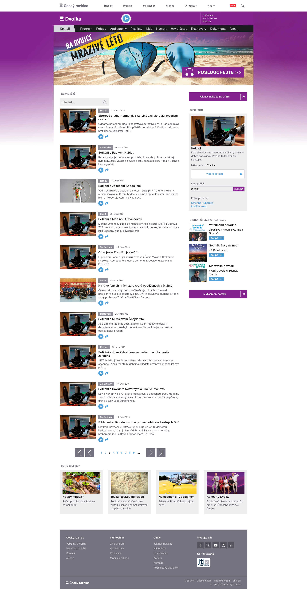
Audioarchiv (210, 18)
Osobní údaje (204, 580)
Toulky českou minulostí (127, 496)
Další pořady (70, 466)
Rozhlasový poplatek (166, 567)
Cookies (189, 580)
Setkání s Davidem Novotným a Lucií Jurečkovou (132, 389)
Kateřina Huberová (202, 202)
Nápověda (160, 548)
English (237, 580)
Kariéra (158, 558)
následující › (150, 452)
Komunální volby (76, 548)
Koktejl (196, 148)
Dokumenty (218, 28)
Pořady (101, 28)
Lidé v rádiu (160, 553)
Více (235, 28)
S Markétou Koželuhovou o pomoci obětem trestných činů (138, 422)
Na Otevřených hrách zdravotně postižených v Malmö (135, 285)
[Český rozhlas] (74, 6)
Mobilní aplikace (119, 558)
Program (127, 5)
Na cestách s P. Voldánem (177, 496)
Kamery (207, 22)
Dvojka (238, 189)
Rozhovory (198, 28)
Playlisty (136, 28)
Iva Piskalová (198, 206)
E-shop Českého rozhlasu (208, 220)
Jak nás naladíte (163, 543)
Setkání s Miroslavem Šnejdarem (121, 319)
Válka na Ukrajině (76, 543)
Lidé (149, 28)
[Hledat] (242, 6)
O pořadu (196, 110)
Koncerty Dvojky (218, 496)
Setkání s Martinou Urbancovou (120, 219)
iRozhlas (108, 5)
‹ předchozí (89, 452)
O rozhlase (191, 5)
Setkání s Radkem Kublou (116, 152)
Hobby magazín (73, 496)
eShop (70, 558)
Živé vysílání (117, 543)
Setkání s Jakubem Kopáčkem (119, 185)
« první (79, 452)
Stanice (170, 5)
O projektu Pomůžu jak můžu (118, 252)
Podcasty (115, 553)
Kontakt (158, 562)
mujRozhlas (149, 5)
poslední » (161, 452)
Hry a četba (179, 28)
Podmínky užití (222, 580)
